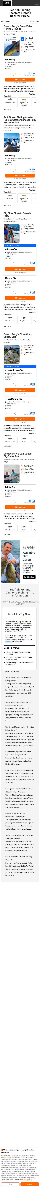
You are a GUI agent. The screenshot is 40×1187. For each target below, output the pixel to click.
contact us (9, 642)
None (37, 21)
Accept (29, 1184)
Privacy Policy (28, 1180)
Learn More (7, 109)
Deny (10, 1184)
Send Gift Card (29, 577)
